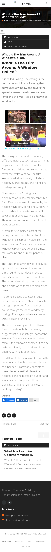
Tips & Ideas (6, 541)
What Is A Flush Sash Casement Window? (19, 453)
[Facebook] (4, 502)
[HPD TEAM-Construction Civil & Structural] (25, 3)
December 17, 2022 (13, 445)
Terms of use (25, 546)
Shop (30, 541)
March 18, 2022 (12, 37)
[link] (9, 127)
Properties (19, 541)
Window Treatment (18, 21)
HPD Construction (13, 42)
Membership (40, 541)
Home (6, 21)
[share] (41, 127)
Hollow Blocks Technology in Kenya (25, 127)
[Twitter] (9, 502)
